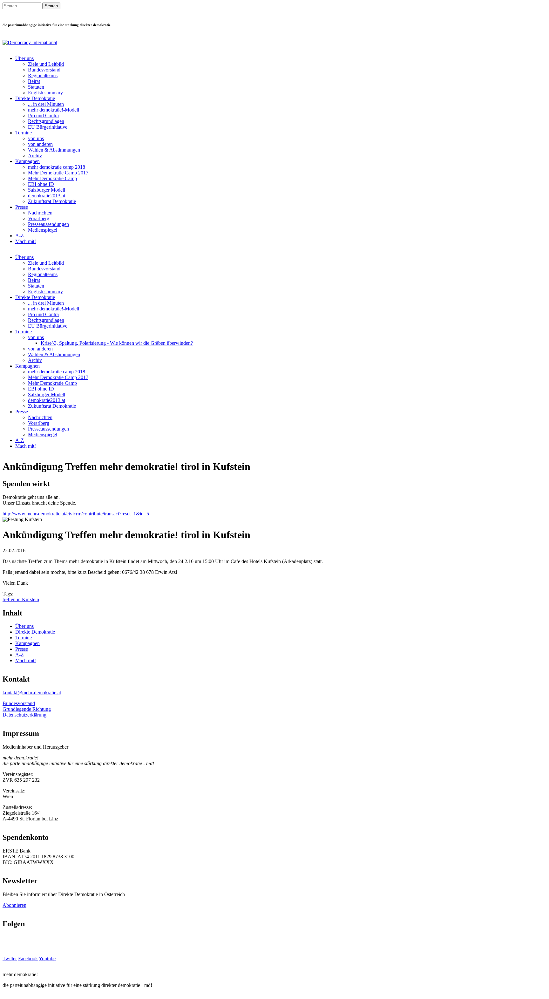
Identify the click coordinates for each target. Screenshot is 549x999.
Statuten (36, 87)
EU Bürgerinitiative (47, 127)
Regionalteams (43, 75)
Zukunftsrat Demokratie (52, 201)
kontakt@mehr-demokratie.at (32, 692)
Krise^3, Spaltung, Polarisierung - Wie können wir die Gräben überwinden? (117, 343)
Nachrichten (40, 212)
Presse (21, 207)
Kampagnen (27, 161)
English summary (45, 92)
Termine (23, 132)
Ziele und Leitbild (46, 64)
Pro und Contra (43, 115)
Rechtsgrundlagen (46, 121)
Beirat (34, 81)
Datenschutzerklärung (24, 714)
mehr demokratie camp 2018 (56, 167)
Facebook (28, 958)
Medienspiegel (42, 230)
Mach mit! (25, 241)
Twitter (10, 958)
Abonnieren (14, 905)
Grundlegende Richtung (27, 709)
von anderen (40, 144)
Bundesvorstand (44, 69)
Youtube (47, 958)
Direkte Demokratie (35, 98)
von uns (36, 138)
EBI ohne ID (41, 184)
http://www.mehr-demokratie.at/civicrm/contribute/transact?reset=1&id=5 (76, 513)
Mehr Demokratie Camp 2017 (58, 172)
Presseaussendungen (48, 224)
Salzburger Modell (46, 190)
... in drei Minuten (46, 104)
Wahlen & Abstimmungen (54, 150)
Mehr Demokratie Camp (52, 178)
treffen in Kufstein (21, 599)
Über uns (24, 58)
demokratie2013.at (46, 195)
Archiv (35, 155)
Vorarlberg (38, 218)
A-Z (19, 235)
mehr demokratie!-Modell (53, 109)
